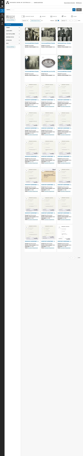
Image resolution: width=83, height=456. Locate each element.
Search (2, 11)
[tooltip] (41, 20)
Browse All (2, 7)
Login (2, 20)
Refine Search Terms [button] (35, 20)
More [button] (2, 24)
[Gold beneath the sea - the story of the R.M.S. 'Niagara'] (65, 34)
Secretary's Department (33, 106)
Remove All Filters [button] (10, 20)
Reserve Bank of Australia (69, 2)
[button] (73, 9)
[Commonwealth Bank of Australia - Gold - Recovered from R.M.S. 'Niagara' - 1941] (32, 62)
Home (2, 3)
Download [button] (42, 16)
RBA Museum (79, 2)
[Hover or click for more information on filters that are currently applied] (14, 17)
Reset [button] (79, 9)
